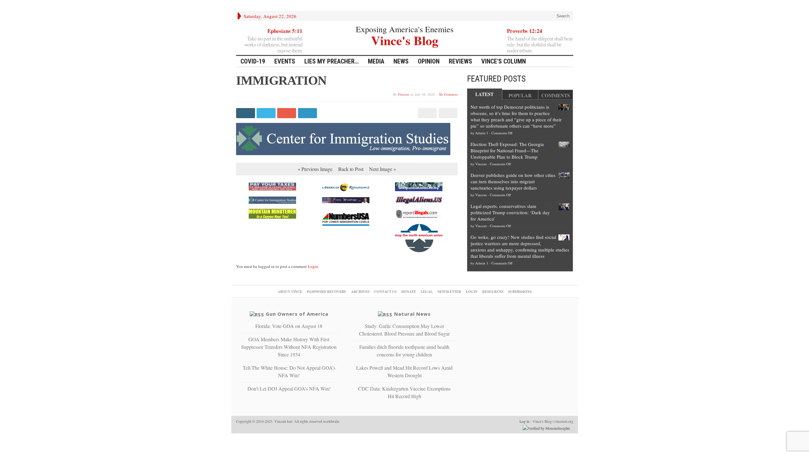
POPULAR (520, 95)
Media (376, 61)
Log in (524, 421)
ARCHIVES (360, 291)
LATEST (484, 94)
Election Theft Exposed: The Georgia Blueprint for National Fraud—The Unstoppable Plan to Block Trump (507, 150)
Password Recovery (326, 291)
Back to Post (350, 169)
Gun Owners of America (297, 314)
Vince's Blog (404, 40)
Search (562, 16)
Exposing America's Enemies (404, 29)
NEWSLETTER (449, 291)
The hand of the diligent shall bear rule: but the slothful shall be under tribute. (540, 44)
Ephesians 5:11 (284, 31)
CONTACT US (385, 291)
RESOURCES (492, 291)
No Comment (448, 94)
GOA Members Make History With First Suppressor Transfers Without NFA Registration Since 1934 (289, 347)
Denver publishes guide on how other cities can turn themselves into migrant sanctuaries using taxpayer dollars (513, 181)
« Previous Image (315, 169)
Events (284, 61)
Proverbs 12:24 (524, 31)
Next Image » (382, 169)
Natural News (412, 314)
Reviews (460, 61)
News (401, 61)
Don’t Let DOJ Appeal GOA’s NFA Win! (289, 388)
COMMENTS (555, 95)
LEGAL (427, 291)
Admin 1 (481, 132)
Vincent (403, 94)
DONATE (408, 291)
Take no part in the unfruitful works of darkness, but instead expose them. (273, 44)
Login (313, 266)
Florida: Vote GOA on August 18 (288, 326)
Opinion (429, 61)
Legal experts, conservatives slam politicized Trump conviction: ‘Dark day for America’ (510, 212)
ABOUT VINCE (290, 291)
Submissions (520, 291)
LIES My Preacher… (331, 61)
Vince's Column (503, 61)
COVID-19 (252, 61)
